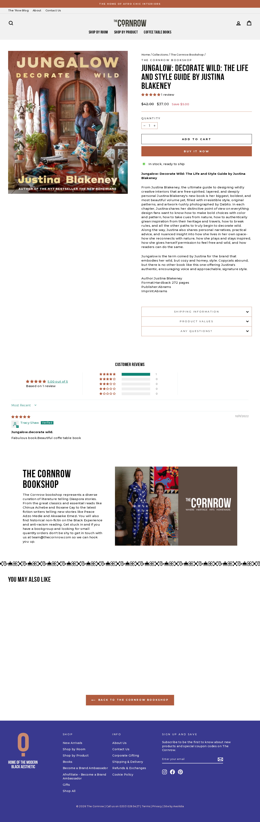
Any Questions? (196, 331)
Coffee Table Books (157, 32)
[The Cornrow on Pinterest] (180, 771)
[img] (20, 417)
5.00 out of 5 (58, 381)
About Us (119, 743)
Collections (160, 54)
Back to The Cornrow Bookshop (133, 700)
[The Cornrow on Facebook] (172, 771)
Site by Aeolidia (174, 806)
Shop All (69, 791)
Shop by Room (74, 749)
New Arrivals (72, 743)
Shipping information (196, 311)
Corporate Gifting (125, 755)
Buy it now (196, 151)
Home (145, 54)
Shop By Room (98, 32)
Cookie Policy (122, 774)
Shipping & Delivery (127, 762)
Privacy (157, 806)
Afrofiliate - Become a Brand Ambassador (84, 776)
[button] (151, 95)
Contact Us (53, 10)
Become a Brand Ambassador (85, 768)
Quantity (151, 118)
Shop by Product (126, 32)
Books (68, 762)
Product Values (196, 321)
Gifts (66, 785)
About (37, 10)
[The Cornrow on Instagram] (164, 771)
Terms (146, 806)
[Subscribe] (220, 759)
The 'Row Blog (18, 10)
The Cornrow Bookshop (187, 54)
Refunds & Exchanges (129, 768)
